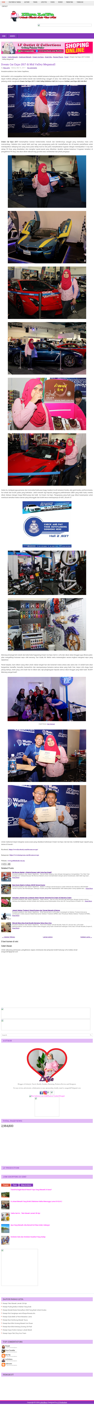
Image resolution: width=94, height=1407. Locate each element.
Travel (35, 2)
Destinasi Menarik (25, 57)
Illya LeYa (6, 68)
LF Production (62, 1402)
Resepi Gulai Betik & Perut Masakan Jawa (17, 1317)
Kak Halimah (51, 724)
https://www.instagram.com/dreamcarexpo (24, 855)
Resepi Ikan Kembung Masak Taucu (15, 1320)
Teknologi (80, 2)
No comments (32, 68)
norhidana (8, 1359)
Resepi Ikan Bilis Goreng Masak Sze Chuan (18, 1323)
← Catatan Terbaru (8, 937)
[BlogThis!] (4, 864)
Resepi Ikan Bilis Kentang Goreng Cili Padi (17, 1327)
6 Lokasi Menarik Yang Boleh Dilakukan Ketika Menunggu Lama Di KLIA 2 (36, 1201)
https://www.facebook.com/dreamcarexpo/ (23, 849)
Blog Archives (26, 1185)
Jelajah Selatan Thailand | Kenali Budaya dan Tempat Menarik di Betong (36, 910)
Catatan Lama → (86, 937)
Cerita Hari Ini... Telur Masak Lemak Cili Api (25, 1213)
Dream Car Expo (38, 57)
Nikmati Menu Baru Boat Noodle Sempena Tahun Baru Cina (32, 923)
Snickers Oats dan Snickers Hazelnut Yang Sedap (28, 1237)
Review (60, 2)
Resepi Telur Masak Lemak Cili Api (15, 1303)
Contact (5, 6)
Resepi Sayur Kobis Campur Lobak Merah (17, 1330)
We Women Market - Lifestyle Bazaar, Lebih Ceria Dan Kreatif (32, 872)
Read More (15, 877)
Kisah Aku (48, 57)
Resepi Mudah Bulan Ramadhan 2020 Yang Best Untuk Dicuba (24, 1310)
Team (15, 1185)
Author (26, 2)
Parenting (69, 2)
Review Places (58, 57)
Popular (6, 1185)
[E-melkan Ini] (2, 864)
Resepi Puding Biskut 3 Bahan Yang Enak (17, 1307)
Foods (53, 2)
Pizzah (7, 1346)
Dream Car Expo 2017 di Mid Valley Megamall (28, 64)
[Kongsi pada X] (7, 864)
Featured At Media (15, 2)
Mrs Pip (8, 1355)
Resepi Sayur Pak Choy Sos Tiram (14, 1333)
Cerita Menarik (13, 57)
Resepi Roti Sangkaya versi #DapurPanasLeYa (19, 1313)
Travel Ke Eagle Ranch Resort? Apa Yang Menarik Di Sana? (31, 1190)
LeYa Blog (43, 1402)
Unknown (8, 1364)
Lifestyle (44, 2)
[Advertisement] (47, 1147)
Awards (12, 36)
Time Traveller (10, 1350)
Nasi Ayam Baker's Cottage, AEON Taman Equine (28, 885)
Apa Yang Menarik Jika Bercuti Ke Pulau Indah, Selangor (30, 1225)
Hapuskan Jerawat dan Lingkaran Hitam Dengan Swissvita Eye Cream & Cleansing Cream (41, 898)
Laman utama (48, 937)
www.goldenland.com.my (16, 860)
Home (3, 2)
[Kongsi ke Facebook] (9, 864)
